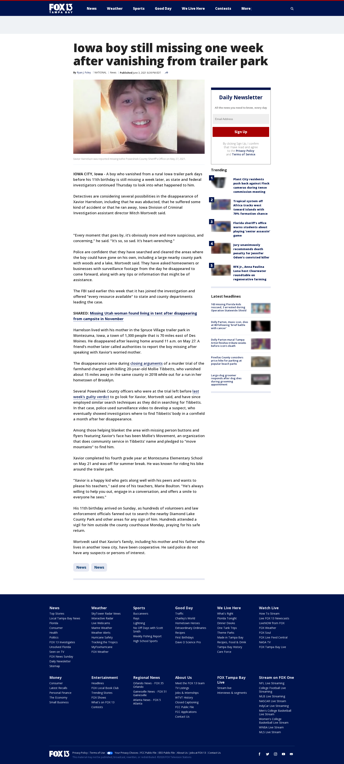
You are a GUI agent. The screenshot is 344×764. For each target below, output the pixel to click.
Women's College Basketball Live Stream (273, 720)
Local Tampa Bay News (64, 618)
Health (53, 632)
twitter (267, 754)
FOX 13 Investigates (62, 642)
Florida (53, 623)
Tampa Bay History (229, 647)
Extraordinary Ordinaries (190, 628)
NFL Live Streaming (271, 683)
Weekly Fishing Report (147, 636)
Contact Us (182, 716)
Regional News (146, 677)
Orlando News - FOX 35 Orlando (148, 685)
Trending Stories (101, 693)
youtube (283, 754)
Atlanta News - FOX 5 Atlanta (147, 701)
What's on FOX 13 (102, 702)
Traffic (179, 613)
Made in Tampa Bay (230, 637)
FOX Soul (265, 632)
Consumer (56, 628)
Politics (54, 637)
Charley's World (185, 618)
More (246, 8)
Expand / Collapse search (292, 9)
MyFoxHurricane (101, 647)
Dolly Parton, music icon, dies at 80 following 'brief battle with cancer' (229, 325)
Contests (97, 707)
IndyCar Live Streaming (274, 706)
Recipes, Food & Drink (231, 642)
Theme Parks (225, 632)
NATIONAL (101, 72)
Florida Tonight (227, 618)
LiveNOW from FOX (271, 623)
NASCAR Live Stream (272, 701)
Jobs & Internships (187, 693)
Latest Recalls (58, 688)
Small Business (59, 702)
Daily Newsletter (60, 661)
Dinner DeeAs (226, 623)
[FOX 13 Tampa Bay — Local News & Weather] (62, 8)
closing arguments (146, 363)
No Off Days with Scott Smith (148, 629)
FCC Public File (184, 707)
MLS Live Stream (270, 732)
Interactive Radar (102, 618)
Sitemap (54, 666)
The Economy (58, 697)
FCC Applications (186, 712)
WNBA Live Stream (271, 727)
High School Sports (145, 641)
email (291, 754)
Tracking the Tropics (104, 642)
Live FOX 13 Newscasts (274, 618)
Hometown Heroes (187, 623)
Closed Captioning (186, 702)
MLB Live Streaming (272, 696)
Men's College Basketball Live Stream (275, 712)
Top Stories (56, 613)
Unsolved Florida (60, 647)
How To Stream (269, 613)
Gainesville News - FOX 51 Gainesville (150, 693)
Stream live (224, 688)
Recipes (180, 632)
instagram (275, 754)
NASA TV (265, 642)
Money (55, 677)
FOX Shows (98, 697)
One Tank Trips (227, 628)
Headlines (97, 683)
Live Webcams (100, 623)
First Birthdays (184, 637)
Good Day (184, 607)
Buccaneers (140, 613)
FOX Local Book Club (105, 688)
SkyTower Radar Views (106, 613)
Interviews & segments (232, 693)
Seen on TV (56, 652)
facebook (259, 754)
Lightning (139, 623)
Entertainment (104, 677)
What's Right (225, 613)
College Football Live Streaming (272, 689)
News (113, 72)
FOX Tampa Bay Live (272, 647)
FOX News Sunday (61, 656)
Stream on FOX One (276, 677)
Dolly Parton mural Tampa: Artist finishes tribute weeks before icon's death (228, 343)
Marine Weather (101, 628)
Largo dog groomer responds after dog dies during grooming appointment (226, 379)
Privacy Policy (245, 151)
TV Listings (182, 688)
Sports (139, 607)
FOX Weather (99, 652)
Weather (99, 607)
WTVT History (184, 697)
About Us (183, 677)
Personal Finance (60, 693)
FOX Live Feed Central (273, 637)
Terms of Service (243, 154)
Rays (136, 618)
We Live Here (229, 607)
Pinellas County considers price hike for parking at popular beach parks (227, 360)
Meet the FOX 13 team (190, 683)
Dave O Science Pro (188, 642)
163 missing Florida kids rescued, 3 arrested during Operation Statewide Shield (228, 307)
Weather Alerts (100, 632)
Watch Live (269, 607)
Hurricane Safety (102, 637)
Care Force (224, 652)
